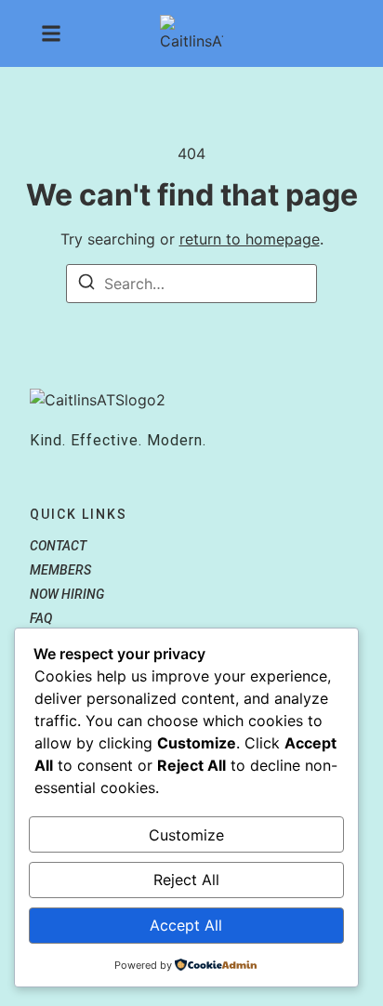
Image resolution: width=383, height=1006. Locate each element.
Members (60, 569)
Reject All (186, 879)
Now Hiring (67, 594)
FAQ (41, 618)
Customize (186, 835)
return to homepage (249, 239)
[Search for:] (191, 283)
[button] (51, 33)
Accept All (186, 925)
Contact (58, 545)
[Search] (86, 284)
